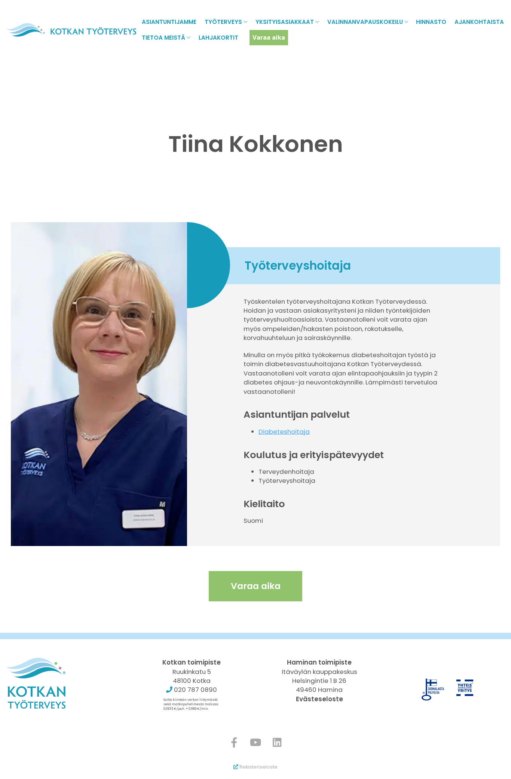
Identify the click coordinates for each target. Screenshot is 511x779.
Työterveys (223, 22)
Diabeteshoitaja (284, 431)
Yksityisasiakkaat (285, 22)
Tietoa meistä (163, 38)
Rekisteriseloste (258, 767)
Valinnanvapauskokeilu (365, 22)
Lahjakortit (218, 38)
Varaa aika (269, 37)
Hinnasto (431, 22)
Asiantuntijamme (169, 22)
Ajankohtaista (479, 22)
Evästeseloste (319, 698)
